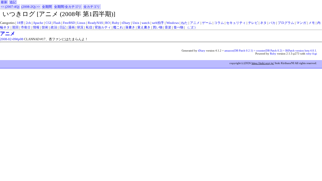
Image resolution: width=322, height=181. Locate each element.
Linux (81, 23)
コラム (219, 23)
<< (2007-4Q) (10, 7)
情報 (36, 27)
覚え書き (143, 27)
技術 (45, 27)
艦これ (118, 27)
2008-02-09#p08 (11, 39)
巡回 (15, 27)
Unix (136, 23)
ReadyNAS (95, 23)
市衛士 (26, 27)
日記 (62, 27)
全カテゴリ (92, 7)
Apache (38, 23)
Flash (57, 23)
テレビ (253, 23)
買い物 (158, 27)
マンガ (301, 23)
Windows (172, 23)
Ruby (115, 23)
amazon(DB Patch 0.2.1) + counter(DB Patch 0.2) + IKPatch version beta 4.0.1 (270, 50)
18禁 (20, 23)
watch (146, 23)
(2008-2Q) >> (30, 7)
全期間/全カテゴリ (67, 7)
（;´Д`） (191, 27)
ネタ (263, 23)
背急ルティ (103, 27)
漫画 (71, 27)
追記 (13, 2)
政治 (54, 27)
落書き (130, 27)
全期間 (47, 7)
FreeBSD (69, 23)
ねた (184, 23)
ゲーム (207, 23)
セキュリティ (236, 23)
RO (107, 23)
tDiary (126, 23)
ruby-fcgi (311, 53)
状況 (80, 27)
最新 (4, 2)
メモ (311, 23)
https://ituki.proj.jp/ (263, 63)
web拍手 (158, 23)
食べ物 (178, 27)
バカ (272, 23)
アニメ (195, 23)
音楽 (168, 27)
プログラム (286, 23)
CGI (48, 23)
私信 (89, 27)
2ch (28, 23)
